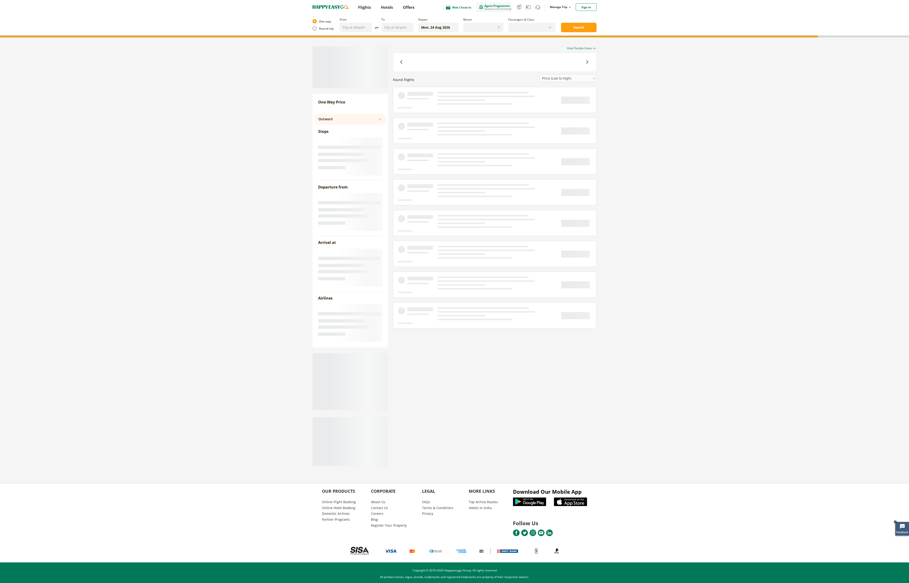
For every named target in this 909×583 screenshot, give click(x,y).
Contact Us (379, 508)
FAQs (426, 502)
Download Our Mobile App (547, 491)
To (383, 20)
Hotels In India (480, 508)
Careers (377, 513)
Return (467, 20)
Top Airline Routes (483, 502)
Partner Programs (336, 519)
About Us (378, 502)
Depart (423, 20)
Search (578, 27)
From (343, 20)
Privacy (427, 513)
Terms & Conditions (437, 508)
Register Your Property (389, 525)
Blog (374, 519)
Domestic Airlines (336, 513)
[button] (401, 62)
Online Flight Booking (339, 502)
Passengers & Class (521, 20)
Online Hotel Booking (338, 508)
